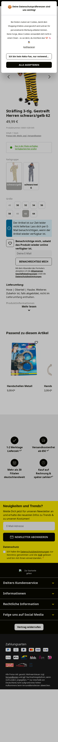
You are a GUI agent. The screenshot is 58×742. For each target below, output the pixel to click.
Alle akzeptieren (29, 64)
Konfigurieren (29, 47)
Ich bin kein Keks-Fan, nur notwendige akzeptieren (30, 56)
